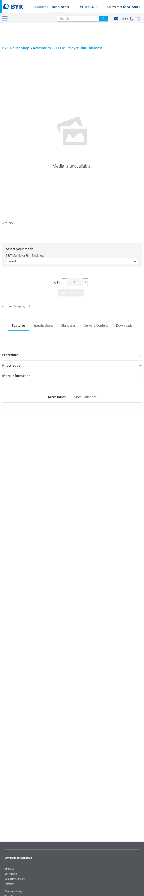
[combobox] (76, 18)
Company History (13, 891)
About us (9, 868)
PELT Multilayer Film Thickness (78, 48)
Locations (9, 883)
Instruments (60, 7)
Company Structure (14, 878)
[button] (128, 18)
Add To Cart (71, 292)
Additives (41, 7)
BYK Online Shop (15, 48)
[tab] (18, 325)
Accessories (42, 48)
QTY (57, 282)
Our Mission (10, 873)
